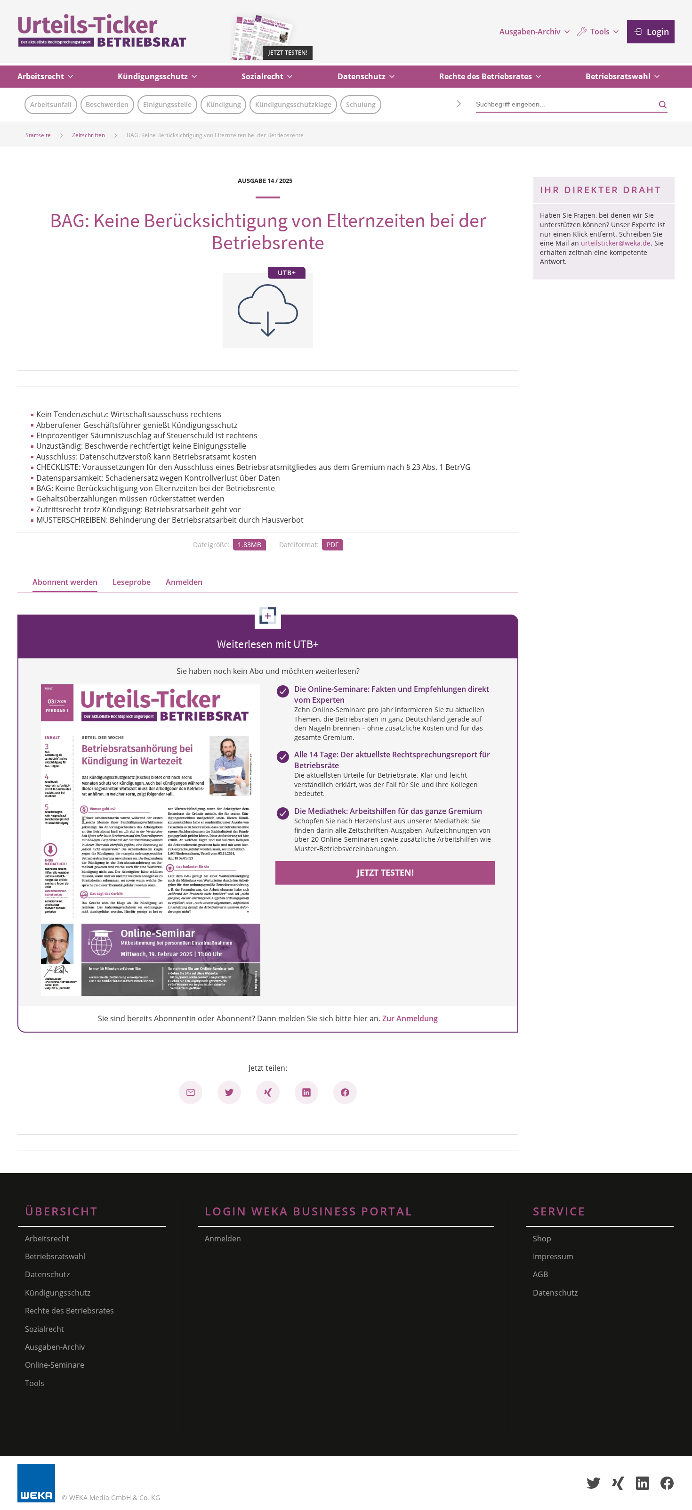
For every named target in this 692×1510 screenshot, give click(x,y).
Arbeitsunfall (51, 104)
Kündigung (223, 104)
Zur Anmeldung (410, 1018)
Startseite (38, 135)
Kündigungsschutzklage (293, 104)
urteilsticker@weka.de (616, 242)
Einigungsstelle (167, 104)
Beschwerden (107, 104)
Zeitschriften (88, 135)
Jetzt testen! (385, 872)
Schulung (361, 104)
